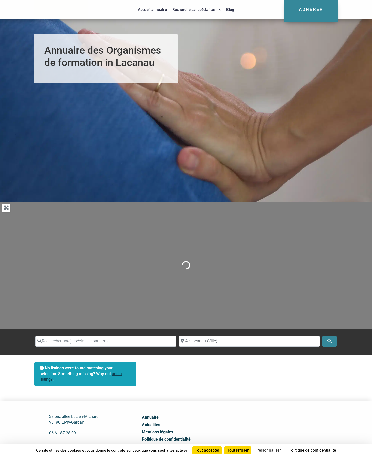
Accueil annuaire (152, 9)
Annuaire (150, 417)
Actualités (151, 424)
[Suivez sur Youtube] (295, 426)
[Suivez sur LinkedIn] (284, 426)
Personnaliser (268, 450)
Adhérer (311, 9)
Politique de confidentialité (166, 439)
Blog (230, 9)
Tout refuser (238, 450)
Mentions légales (157, 432)
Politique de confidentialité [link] (312, 450)
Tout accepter (207, 450)
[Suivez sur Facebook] (273, 426)
